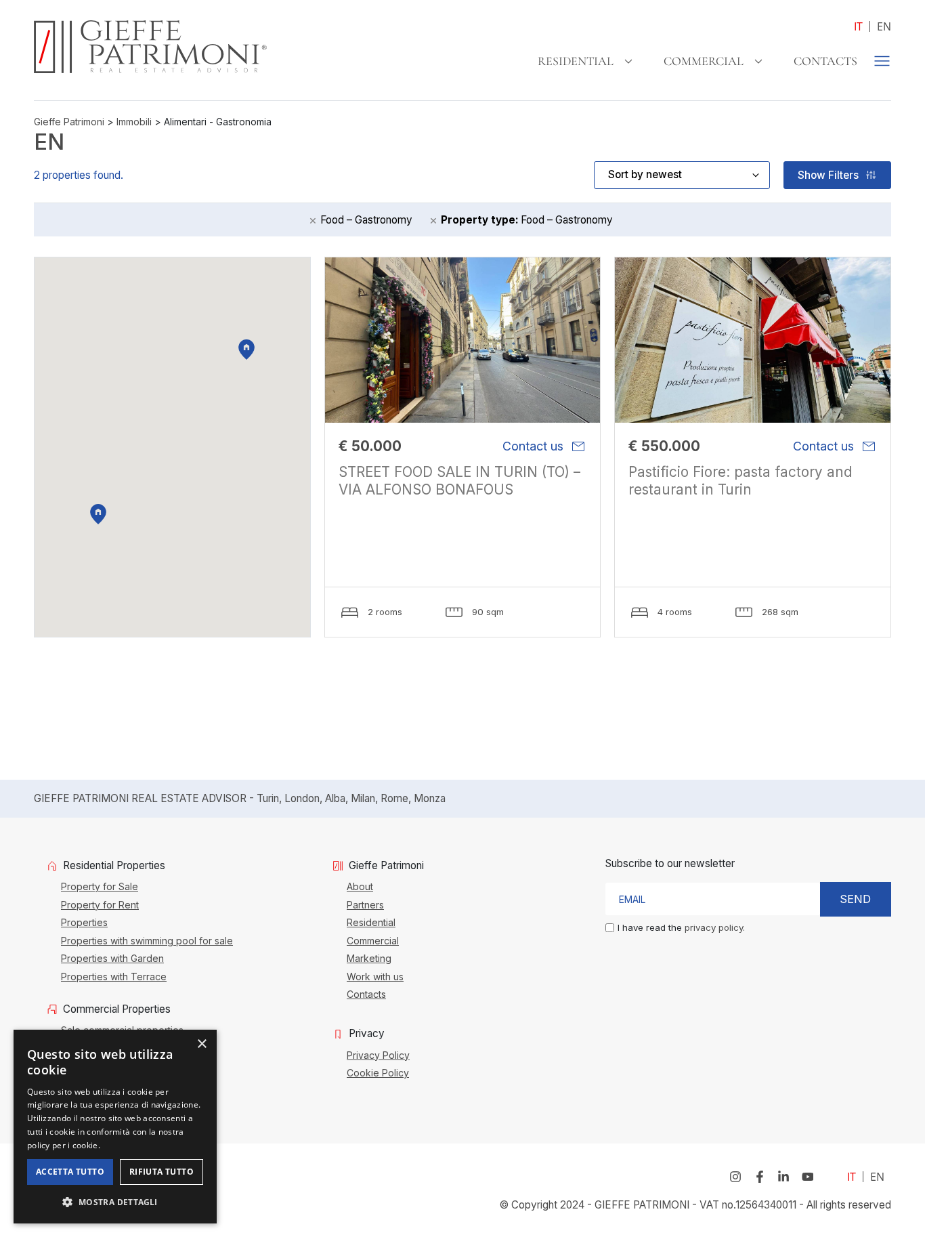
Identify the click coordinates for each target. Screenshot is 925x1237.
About (360, 886)
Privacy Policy (378, 1054)
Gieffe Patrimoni (69, 121)
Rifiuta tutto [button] (161, 1171)
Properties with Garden (112, 957)
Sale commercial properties (122, 1029)
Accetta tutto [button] (70, 1171)
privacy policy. (715, 927)
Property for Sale (99, 886)
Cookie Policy (378, 1072)
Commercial (704, 61)
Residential (576, 61)
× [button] (201, 1044)
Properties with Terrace (114, 976)
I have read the (681, 927)
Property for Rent (100, 904)
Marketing (369, 957)
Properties (84, 922)
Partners (365, 904)
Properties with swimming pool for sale (147, 940)
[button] (115, 1202)
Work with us (375, 976)
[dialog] (115, 1126)
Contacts (825, 61)
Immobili (134, 121)
